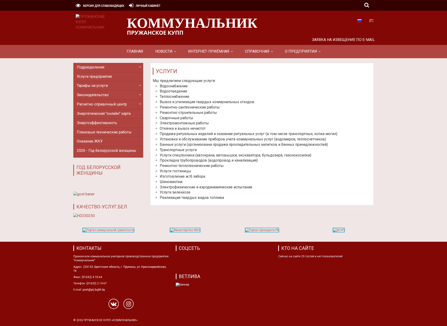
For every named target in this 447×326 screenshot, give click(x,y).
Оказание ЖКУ (90, 141)
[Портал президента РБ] (262, 231)
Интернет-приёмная (208, 51)
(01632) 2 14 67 (96, 283)
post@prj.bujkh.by (94, 289)
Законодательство (93, 95)
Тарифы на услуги (92, 85)
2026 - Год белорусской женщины (106, 150)
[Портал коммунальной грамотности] (108, 231)
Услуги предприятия (94, 76)
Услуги (166, 71)
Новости (164, 51)
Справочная (257, 51)
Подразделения (90, 67)
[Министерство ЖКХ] (185, 231)
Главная (135, 51)
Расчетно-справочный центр (102, 104)
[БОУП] (339, 231)
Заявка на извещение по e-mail (343, 39)
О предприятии (301, 51)
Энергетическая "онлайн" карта (104, 113)
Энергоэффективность (97, 123)
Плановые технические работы (104, 132)
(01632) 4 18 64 (92, 277)
